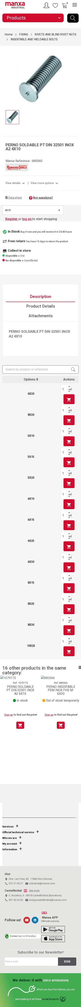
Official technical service (18, 832)
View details (16, 183)
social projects (50, 999)
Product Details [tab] (40, 306)
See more (34, 890)
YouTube (26, 920)
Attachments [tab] (41, 315)
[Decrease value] (69, 391)
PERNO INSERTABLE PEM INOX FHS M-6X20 (60, 690)
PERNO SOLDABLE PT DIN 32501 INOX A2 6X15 (20, 690)
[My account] (47, 5)
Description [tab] (40, 296)
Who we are (9, 838)
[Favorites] (55, 5)
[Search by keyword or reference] (73, 18)
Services (8, 826)
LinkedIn (35, 920)
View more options (45, 183)
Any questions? (43, 197)
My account (9, 843)
